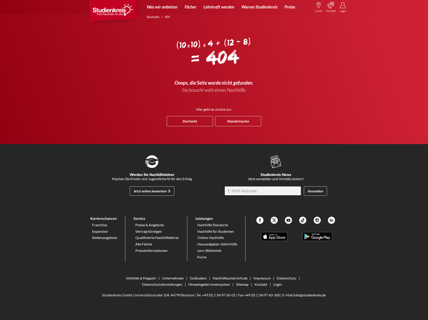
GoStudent (198, 278)
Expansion (100, 231)
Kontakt (261, 284)
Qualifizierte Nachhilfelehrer (157, 237)
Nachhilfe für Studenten (215, 231)
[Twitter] (274, 221)
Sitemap (242, 284)
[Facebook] (259, 221)
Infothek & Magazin (141, 278)
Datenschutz (286, 278)
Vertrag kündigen (148, 231)
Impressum (262, 278)
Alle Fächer (143, 244)
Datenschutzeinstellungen (162, 284)
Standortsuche (238, 121)
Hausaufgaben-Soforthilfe (217, 244)
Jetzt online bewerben (150, 191)
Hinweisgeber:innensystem (209, 284)
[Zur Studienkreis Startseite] (113, 12)
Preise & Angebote (149, 225)
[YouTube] (288, 221)
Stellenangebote (104, 237)
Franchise (99, 225)
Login (277, 284)
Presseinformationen (151, 250)
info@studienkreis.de (309, 295)
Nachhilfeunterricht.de (230, 278)
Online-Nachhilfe (210, 237)
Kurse (201, 257)
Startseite (190, 121)
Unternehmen (173, 278)
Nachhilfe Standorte (212, 225)
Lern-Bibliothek (209, 250)
